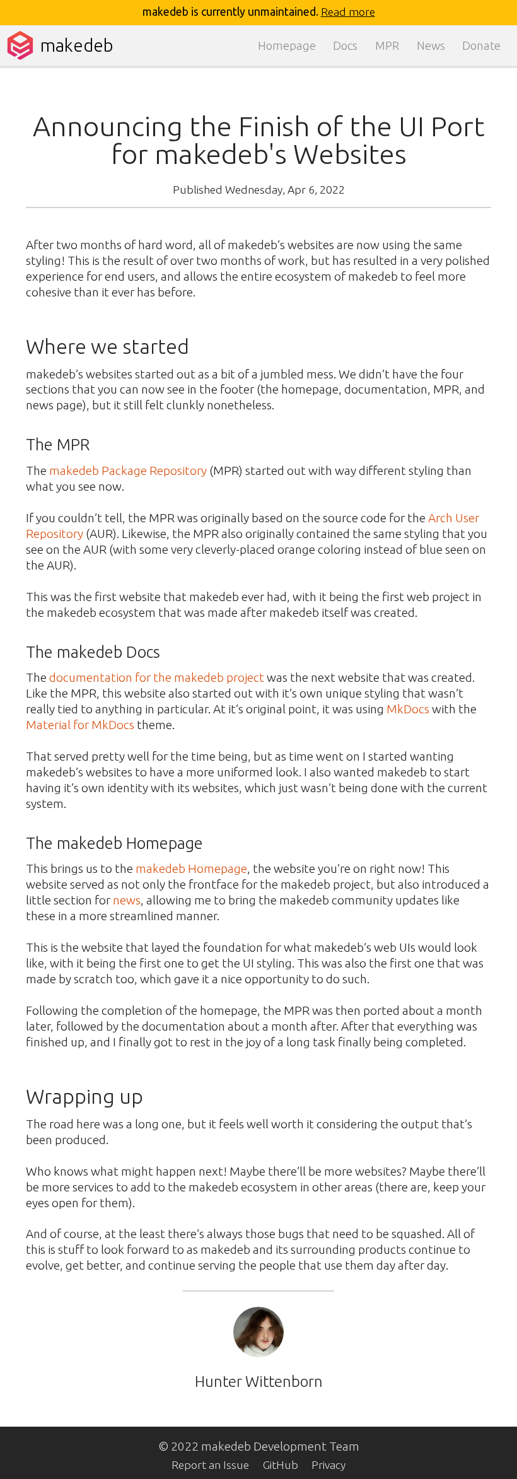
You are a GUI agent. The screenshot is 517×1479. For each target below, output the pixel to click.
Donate (481, 45)
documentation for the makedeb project (156, 677)
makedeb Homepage (191, 868)
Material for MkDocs (80, 725)
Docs (345, 45)
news (127, 900)
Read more (348, 12)
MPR (387, 45)
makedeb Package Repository (128, 470)
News (431, 45)
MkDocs (407, 709)
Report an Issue (210, 1465)
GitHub (280, 1465)
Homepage (287, 45)
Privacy (328, 1465)
